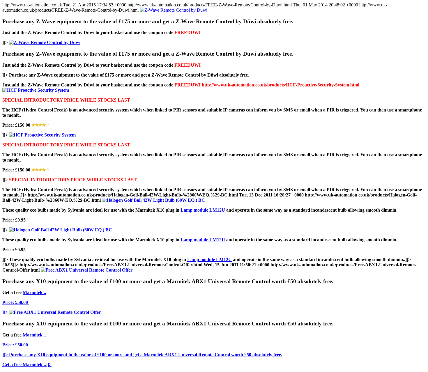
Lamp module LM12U (203, 210)
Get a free (12, 364)
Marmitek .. (34, 292)
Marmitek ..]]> (37, 364)
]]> (5, 312)
